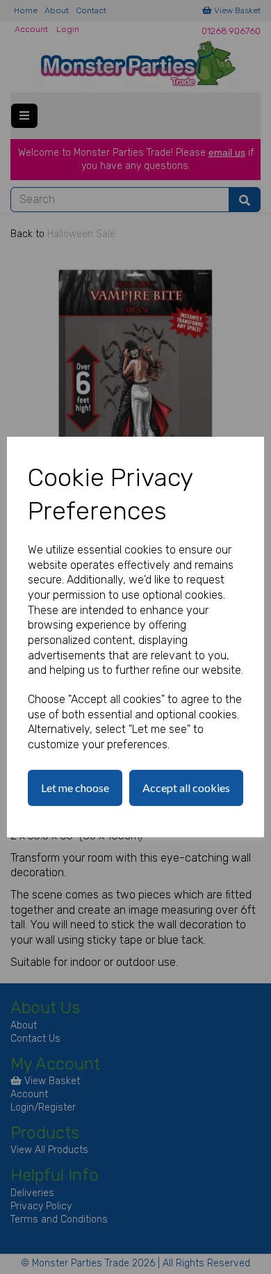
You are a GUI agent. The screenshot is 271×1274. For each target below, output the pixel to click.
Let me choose (75, 787)
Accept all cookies (186, 787)
